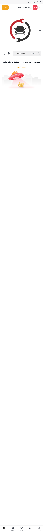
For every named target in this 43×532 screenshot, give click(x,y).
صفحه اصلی (21, 67)
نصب (5, 7)
